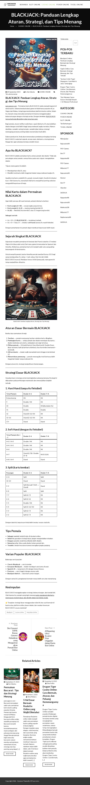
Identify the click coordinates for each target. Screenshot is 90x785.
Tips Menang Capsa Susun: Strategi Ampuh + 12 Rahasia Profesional (68, 99)
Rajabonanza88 (65, 217)
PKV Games (64, 148)
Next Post (48, 628)
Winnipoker (64, 139)
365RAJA (63, 193)
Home (12, 26)
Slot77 (62, 153)
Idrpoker (63, 188)
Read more (10, 753)
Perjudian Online (32, 612)
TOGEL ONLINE (76, 4)
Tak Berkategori (65, 124)
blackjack (9, 612)
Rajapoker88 (64, 158)
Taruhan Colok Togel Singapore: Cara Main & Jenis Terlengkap (68, 81)
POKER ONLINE (62, 4)
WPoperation (34, 781)
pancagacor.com (11, 106)
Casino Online (19, 612)
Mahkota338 (64, 207)
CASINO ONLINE (48, 4)
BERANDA (24, 4)
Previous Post (14, 624)
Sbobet (63, 178)
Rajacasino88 (65, 144)
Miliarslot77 (64, 168)
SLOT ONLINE (34, 4)
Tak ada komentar (11, 94)
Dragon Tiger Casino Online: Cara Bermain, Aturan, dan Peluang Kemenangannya (50, 695)
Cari (75, 43)
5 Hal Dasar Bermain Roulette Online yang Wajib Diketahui (31, 706)
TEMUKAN (64, 39)
